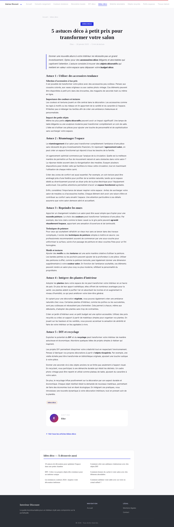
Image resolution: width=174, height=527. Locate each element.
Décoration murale (78, 4)
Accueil (29, 4)
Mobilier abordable (117, 4)
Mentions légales (129, 508)
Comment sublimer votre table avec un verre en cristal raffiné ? (107, 481)
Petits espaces (149, 4)
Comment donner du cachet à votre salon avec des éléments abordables (109, 473)
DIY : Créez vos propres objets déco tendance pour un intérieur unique (64, 473)
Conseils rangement (43, 4)
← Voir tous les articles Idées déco (61, 434)
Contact (126, 512)
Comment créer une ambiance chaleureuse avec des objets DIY (109, 465)
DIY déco (91, 4)
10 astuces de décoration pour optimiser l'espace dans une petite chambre (63, 465)
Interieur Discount (29, 504)
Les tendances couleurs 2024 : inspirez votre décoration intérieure (61, 481)
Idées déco (102, 4)
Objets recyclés (134, 4)
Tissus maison (163, 4)
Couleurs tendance (60, 4)
